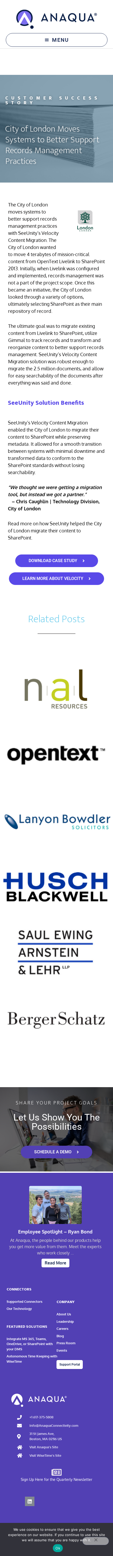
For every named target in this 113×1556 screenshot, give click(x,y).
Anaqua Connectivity (56, 19)
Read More (55, 1262)
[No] (95, 1541)
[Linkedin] (29, 1501)
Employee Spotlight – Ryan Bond (55, 1232)
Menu (60, 40)
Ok (57, 1548)
